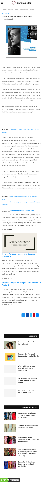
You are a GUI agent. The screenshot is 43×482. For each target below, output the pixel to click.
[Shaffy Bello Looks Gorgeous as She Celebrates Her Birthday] (10, 440)
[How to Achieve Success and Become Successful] (19, 234)
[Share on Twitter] (31, 315)
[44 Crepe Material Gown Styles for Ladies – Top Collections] (10, 416)
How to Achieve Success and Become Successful (18, 255)
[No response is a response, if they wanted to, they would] (10, 381)
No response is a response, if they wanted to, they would (28, 380)
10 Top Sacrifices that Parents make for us (26, 391)
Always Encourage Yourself (22, 210)
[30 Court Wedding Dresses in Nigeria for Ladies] (10, 428)
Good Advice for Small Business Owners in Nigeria (28, 355)
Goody (11, 19)
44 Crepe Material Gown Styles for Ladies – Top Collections (27, 415)
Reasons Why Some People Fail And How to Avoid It (21, 283)
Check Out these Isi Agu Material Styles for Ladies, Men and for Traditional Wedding (28, 452)
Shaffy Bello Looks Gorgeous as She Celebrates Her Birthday (28, 439)
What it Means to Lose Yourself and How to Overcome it (26, 368)
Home (4, 9)
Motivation (10, 9)
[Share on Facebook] (27, 315)
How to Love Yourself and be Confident (27, 343)
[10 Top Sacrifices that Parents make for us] (10, 393)
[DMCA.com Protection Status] (10, 479)
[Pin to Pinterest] (34, 315)
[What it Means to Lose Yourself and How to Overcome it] (10, 369)
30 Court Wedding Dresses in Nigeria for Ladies (28, 426)
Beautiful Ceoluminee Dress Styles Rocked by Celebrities (26, 464)
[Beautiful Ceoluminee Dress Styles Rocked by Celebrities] (10, 465)
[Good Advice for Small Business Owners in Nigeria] (10, 357)
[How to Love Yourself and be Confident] (10, 345)
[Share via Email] (37, 315)
